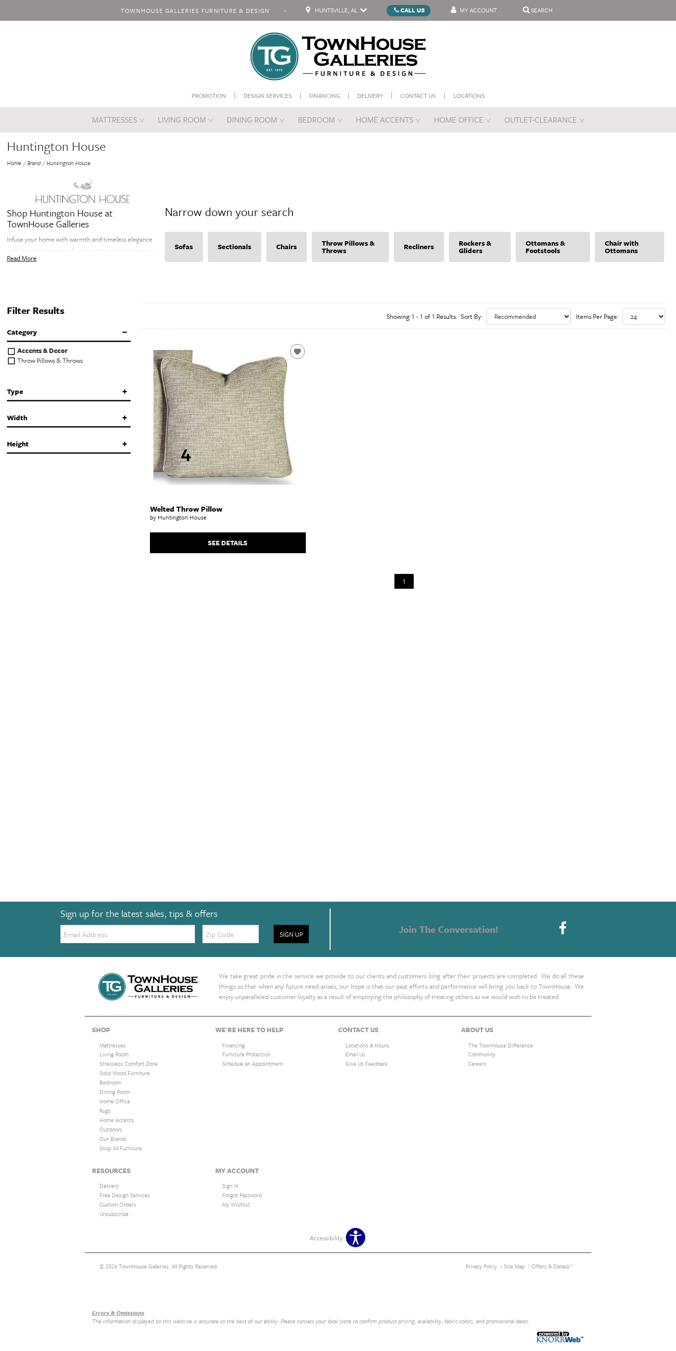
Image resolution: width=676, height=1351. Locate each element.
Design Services (267, 95)
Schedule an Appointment (252, 1063)
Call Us (412, 9)
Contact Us (418, 95)
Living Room (182, 120)
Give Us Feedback (366, 1063)
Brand (34, 163)
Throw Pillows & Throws (49, 360)
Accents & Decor (42, 350)
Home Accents (384, 120)
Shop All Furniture (120, 1148)
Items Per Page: (597, 316)
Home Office (458, 120)
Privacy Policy (481, 1266)
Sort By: (472, 316)
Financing (324, 95)
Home (14, 163)
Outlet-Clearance (540, 120)
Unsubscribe (114, 1214)
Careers (477, 1063)
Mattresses (114, 120)
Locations (469, 95)
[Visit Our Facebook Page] (563, 928)
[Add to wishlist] (297, 351)
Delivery (370, 95)
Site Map (514, 1266)
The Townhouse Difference (500, 1045)
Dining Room (252, 120)
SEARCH (542, 9)
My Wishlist (236, 1204)
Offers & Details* (552, 1266)
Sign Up (291, 934)
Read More (22, 258)
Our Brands (108, 1291)
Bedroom (316, 120)
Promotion (209, 95)
